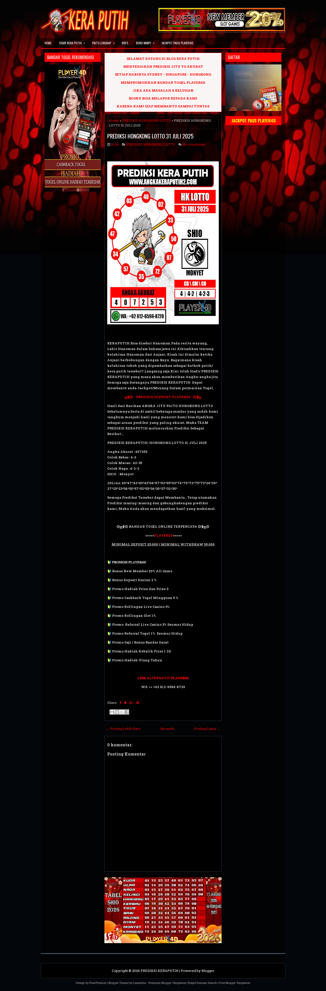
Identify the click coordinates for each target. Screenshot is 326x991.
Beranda (167, 728)
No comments (193, 144)
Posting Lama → (207, 728)
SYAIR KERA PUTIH (72, 42)
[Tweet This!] (125, 702)
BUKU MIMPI (145, 42)
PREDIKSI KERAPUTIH (160, 970)
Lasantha (139, 983)
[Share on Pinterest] (137, 702)
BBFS (125, 43)
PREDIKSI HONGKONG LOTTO (146, 120)
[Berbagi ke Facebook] (126, 712)
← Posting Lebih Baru (123, 728)
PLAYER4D (163, 535)
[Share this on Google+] (131, 702)
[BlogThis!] (116, 712)
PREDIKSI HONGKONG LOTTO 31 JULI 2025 (150, 136)
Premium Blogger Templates (167, 983)
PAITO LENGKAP (103, 42)
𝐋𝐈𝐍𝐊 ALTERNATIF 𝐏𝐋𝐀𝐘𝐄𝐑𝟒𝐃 (163, 678)
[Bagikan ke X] (121, 712)
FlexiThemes (97, 983)
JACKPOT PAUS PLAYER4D (177, 43)
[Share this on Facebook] (120, 702)
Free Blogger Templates (234, 983)
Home (48, 43)
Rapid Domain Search (202, 983)
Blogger (207, 970)
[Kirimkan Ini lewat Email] (112, 712)
